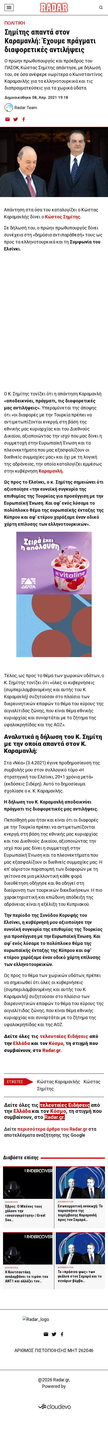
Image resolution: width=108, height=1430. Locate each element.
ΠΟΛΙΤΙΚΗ (15, 23)
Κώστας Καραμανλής (58, 1081)
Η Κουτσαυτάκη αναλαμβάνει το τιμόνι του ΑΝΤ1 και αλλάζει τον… (26, 1276)
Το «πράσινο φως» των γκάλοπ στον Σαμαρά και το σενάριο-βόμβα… (80, 1276)
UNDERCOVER (11, 1202)
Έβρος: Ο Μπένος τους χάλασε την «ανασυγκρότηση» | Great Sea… (25, 1213)
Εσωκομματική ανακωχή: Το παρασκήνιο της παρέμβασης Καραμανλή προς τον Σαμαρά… (80, 1213)
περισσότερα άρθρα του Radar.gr (52, 1129)
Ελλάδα (22, 1043)
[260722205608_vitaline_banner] (54, 563)
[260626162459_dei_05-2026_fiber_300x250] (54, 625)
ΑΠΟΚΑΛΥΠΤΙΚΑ (65, 1202)
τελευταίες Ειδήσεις (64, 1036)
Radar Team (26, 107)
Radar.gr (54, 1117)
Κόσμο (55, 1043)
